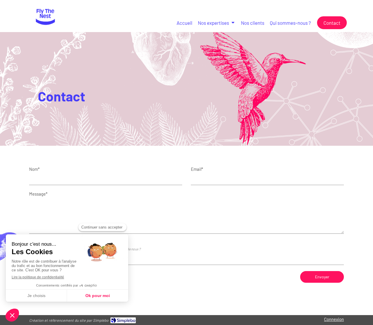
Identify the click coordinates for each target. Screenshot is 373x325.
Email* (197, 169)
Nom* (34, 169)
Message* (38, 193)
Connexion (334, 319)
